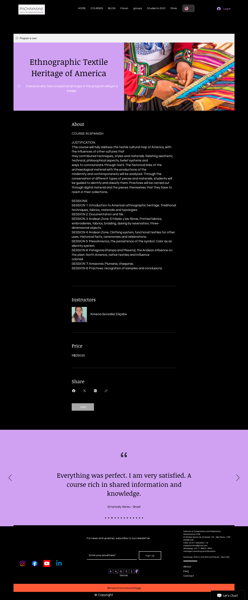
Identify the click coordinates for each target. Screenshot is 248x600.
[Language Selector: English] (188, 8)
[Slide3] (112, 518)
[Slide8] (127, 517)
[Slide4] (115, 517)
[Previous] (10, 478)
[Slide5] (118, 517)
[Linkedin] (59, 563)
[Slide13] (142, 517)
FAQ (186, 571)
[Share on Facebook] (74, 391)
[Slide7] (124, 517)
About (187, 566)
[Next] (238, 478)
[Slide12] (139, 517)
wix (139, 588)
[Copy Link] (106, 391)
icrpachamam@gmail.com (195, 545)
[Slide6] (121, 517)
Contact (188, 576)
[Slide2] (108, 517)
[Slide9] (130, 517)
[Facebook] (34, 563)
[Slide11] (136, 517)
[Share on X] (84, 391)
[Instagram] (22, 563)
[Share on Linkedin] (95, 391)
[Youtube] (46, 563)
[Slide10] (133, 517)
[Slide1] (105, 517)
